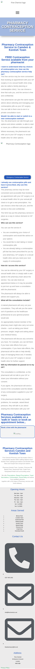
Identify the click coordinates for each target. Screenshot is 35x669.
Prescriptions (11, 475)
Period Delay (23, 477)
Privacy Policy (5, 668)
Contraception (14, 477)
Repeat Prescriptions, (22, 475)
